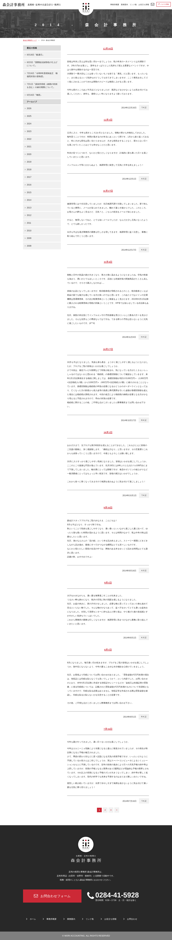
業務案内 (124, 5)
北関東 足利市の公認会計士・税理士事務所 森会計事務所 (32, 5)
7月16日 (108, 729)
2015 (29, 192)
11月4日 (108, 262)
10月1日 (108, 432)
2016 (29, 185)
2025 (29, 116)
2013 (29, 208)
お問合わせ (132, 919)
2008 (29, 246)
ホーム (33, 919)
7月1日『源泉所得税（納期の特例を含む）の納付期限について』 (42, 85)
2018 (29, 169)
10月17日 (108, 349)
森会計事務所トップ (30, 40)
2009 (29, 238)
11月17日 (108, 190)
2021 (29, 147)
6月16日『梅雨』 (34, 95)
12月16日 (108, 48)
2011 (29, 223)
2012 (29, 215)
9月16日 (108, 507)
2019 (29, 162)
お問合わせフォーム (55, 896)
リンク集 (133, 5)
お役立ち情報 (144, 5)
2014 (29, 200)
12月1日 (108, 119)
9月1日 (108, 582)
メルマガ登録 (164, 4)
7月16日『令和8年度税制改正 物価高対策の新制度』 (42, 75)
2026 (29, 108)
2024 (29, 124)
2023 (29, 131)
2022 (29, 139)
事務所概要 (114, 5)
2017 (29, 177)
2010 (29, 231)
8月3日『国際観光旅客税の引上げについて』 (42, 64)
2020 (29, 154)
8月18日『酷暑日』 (35, 55)
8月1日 (108, 649)
